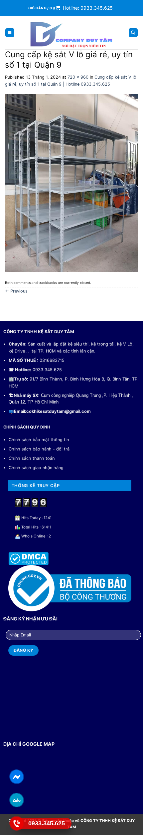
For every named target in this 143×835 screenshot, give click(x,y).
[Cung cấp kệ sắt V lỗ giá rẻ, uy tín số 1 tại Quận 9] (71, 182)
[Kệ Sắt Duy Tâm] (71, 33)
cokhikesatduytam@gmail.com (58, 411)
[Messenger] (17, 777)
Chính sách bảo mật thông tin (39, 439)
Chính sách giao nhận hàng (36, 467)
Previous (16, 291)
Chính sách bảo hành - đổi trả (39, 448)
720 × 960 (78, 77)
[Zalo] (17, 800)
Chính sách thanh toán (32, 458)
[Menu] (9, 32)
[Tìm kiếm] (133, 32)
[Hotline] (17, 823)
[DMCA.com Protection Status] (28, 558)
